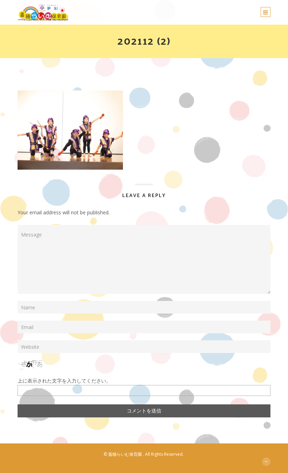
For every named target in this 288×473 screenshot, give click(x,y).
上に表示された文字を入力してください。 (64, 380)
